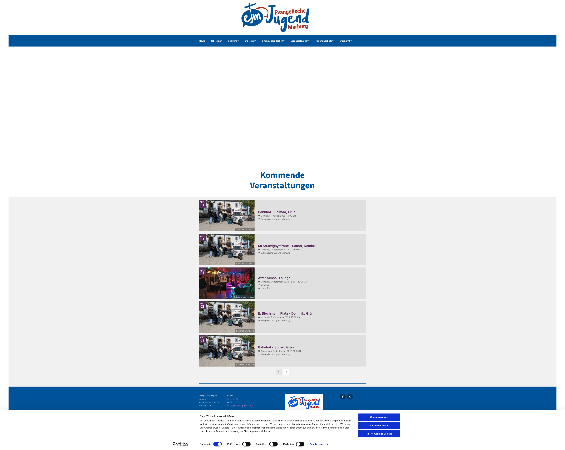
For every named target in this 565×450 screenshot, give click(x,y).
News (202, 40)
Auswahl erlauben (379, 425)
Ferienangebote (324, 40)
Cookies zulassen (379, 417)
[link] (233, 41)
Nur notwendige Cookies (379, 433)
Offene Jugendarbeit (272, 40)
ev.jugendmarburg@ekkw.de (240, 405)
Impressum (250, 40)
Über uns (232, 40)
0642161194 (232, 399)
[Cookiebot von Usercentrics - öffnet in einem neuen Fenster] (180, 444)
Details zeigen (317, 444)
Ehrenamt (345, 40)
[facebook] (343, 397)
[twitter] (350, 397)
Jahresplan (216, 40)
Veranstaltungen (299, 40)
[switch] (246, 444)
